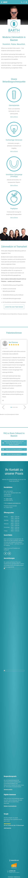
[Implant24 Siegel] (14, 860)
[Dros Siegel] (14, 865)
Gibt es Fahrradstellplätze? (14, 454)
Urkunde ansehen (8, 789)
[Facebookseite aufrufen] (5, 553)
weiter (25, 407)
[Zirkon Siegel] (14, 871)
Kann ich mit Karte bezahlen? (14, 449)
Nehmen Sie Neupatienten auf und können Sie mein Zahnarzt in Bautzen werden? (14, 443)
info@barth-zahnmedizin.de (13, 503)
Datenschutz (17, 876)
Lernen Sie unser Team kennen (14, 307)
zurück (3, 407)
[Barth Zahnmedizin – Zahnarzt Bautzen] (14, 26)
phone (21, 2)
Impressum (10, 876)
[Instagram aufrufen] (9, 553)
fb (24, 2)
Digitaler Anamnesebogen (10, 806)
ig (26, 2)
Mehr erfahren (14, 116)
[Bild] (11, 407)
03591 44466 (9, 498)
